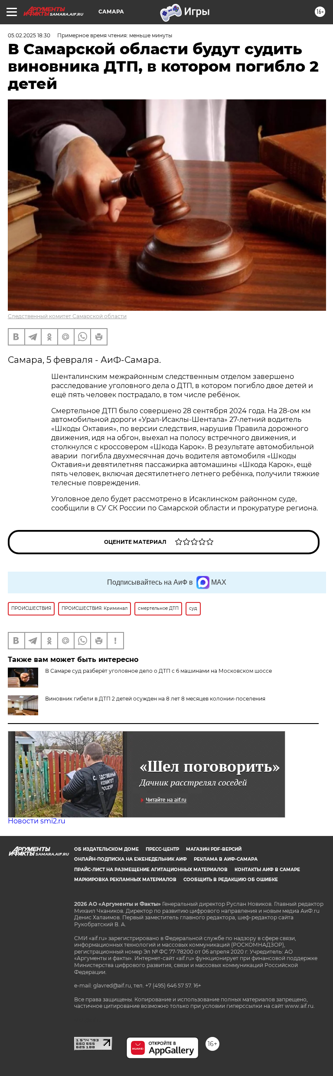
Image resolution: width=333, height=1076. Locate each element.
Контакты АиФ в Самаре (267, 869)
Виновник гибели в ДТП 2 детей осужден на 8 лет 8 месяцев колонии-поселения (155, 698)
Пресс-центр (162, 849)
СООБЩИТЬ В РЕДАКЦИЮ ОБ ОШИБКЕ (230, 879)
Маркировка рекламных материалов (125, 879)
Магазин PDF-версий (214, 849)
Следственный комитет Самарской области (67, 316)
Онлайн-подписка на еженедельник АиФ (130, 859)
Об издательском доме (106, 849)
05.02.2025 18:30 (29, 35)
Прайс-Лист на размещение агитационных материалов (151, 869)
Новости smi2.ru (36, 821)
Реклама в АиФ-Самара (226, 859)
